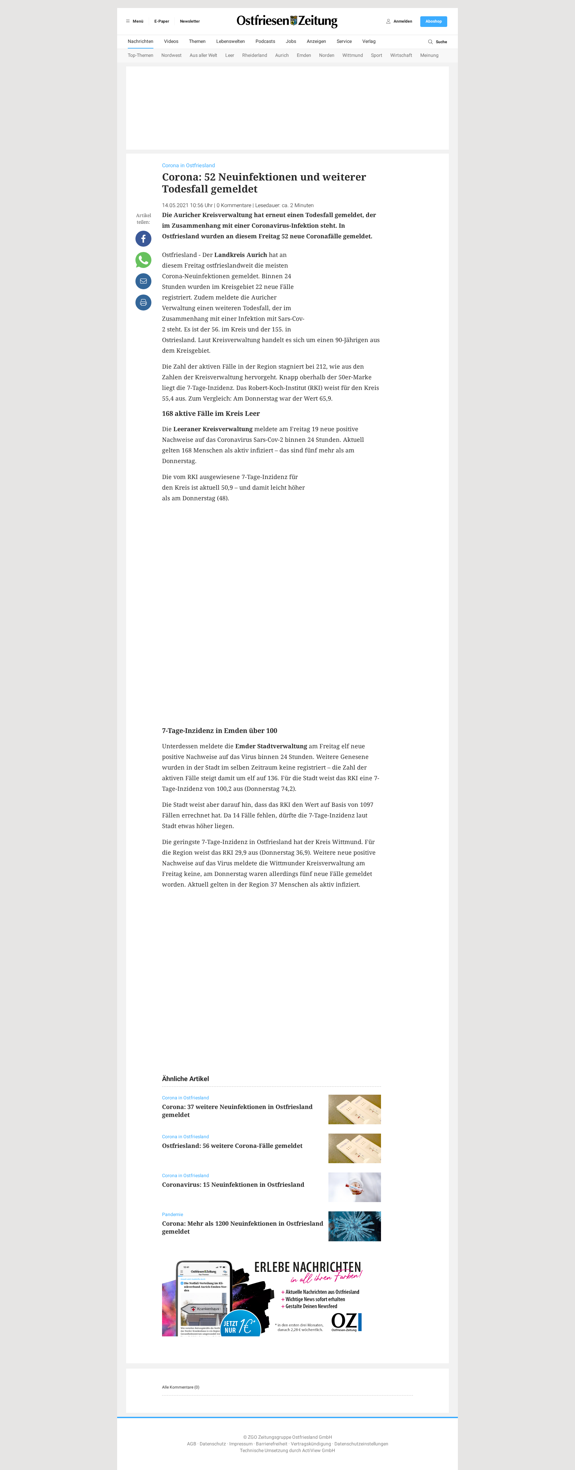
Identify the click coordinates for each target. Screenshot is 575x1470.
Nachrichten (140, 41)
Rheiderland (254, 55)
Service (344, 41)
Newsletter (190, 21)
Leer (229, 55)
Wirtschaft (401, 55)
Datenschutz (213, 1443)
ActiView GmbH (318, 1450)
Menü (137, 21)
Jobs (291, 41)
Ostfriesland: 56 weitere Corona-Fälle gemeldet (232, 1146)
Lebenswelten (230, 41)
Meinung (429, 55)
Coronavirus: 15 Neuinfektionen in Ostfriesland (233, 1184)
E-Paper (161, 21)
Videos (171, 41)
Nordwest (171, 55)
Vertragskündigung (311, 1443)
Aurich (282, 55)
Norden (326, 55)
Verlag (369, 41)
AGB (191, 1443)
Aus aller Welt (203, 55)
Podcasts (265, 41)
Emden (304, 55)
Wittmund (352, 55)
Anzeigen (316, 41)
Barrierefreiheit (272, 1443)
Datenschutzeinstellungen (361, 1443)
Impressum (241, 1443)
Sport (376, 55)
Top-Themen (140, 55)
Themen (197, 41)
